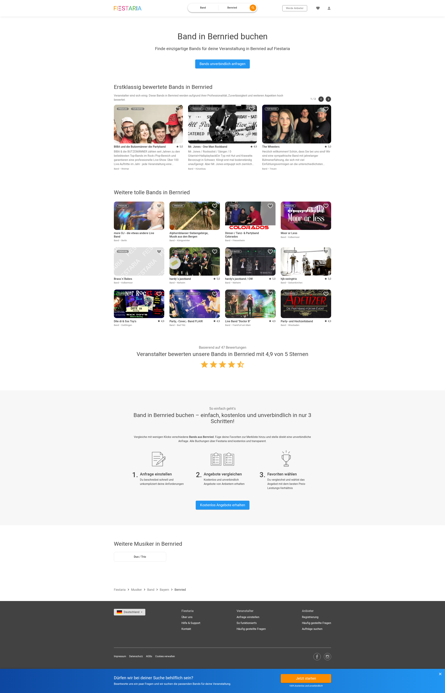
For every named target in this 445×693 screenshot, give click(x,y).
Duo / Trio (140, 557)
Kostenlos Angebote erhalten (222, 505)
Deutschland (132, 612)
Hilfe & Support (190, 623)
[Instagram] (327, 656)
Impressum (120, 656)
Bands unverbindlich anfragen (222, 63)
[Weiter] (328, 99)
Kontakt (186, 629)
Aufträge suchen (312, 629)
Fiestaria (120, 590)
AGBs (149, 656)
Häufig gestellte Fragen (251, 629)
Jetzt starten (306, 678)
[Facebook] (317, 656)
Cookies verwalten (165, 656)
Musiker (137, 590)
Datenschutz (136, 656)
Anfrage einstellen (248, 617)
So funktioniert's (247, 623)
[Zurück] (321, 99)
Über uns (186, 617)
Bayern (165, 590)
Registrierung (310, 617)
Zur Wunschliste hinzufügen (177, 110)
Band (151, 590)
